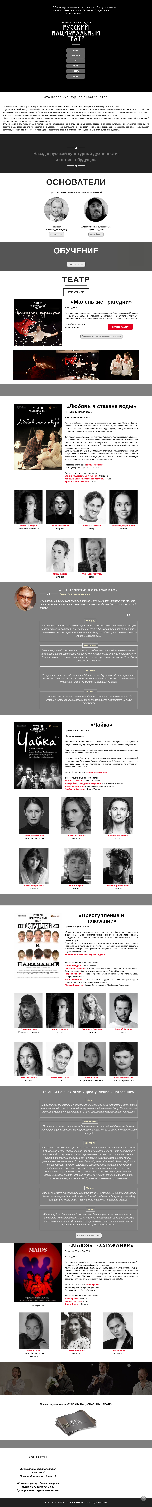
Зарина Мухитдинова (96, 772)
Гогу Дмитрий (76, 885)
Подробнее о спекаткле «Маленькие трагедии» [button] (101, 336)
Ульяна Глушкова (73, 476)
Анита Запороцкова (75, 786)
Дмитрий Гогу (72, 783)
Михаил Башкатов (74, 479)
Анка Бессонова (73, 979)
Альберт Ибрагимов (75, 789)
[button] (136, 365)
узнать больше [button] (56, 234)
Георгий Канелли (73, 974)
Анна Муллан (91, 1077)
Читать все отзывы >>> (88, 1235)
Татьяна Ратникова (74, 781)
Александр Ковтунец (93, 479)
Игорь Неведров (94, 465)
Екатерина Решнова (75, 968)
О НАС (75, 50)
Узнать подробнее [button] (76, 264)
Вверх (143, 1503)
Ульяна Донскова (73, 1301)
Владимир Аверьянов (90, 783)
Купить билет (120, 326)
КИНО (76, 61)
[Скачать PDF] (76, 1422)
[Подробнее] (28, 507)
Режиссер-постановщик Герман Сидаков (85, 954)
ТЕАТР (75, 66)
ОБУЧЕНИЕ (76, 55)
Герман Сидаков (28, 1029)
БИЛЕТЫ (75, 71)
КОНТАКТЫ (75, 76)
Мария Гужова (90, 476)
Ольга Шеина (71, 1304)
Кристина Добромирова (77, 481)
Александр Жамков (123, 1077)
